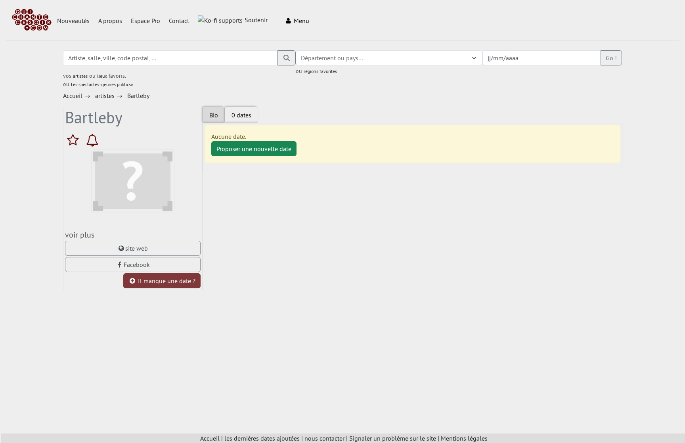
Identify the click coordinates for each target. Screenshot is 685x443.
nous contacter (324, 438)
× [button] (464, 58)
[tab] (241, 115)
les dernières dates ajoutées (262, 438)
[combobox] (381, 58)
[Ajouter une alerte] (92, 140)
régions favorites (320, 71)
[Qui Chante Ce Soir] (32, 20)
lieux (102, 76)
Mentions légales (464, 438)
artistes (80, 76)
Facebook (137, 264)
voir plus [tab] (79, 235)
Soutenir (256, 20)
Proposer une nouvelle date (253, 149)
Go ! (611, 58)
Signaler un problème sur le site (392, 438)
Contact (179, 21)
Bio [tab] (213, 115)
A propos (110, 21)
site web (136, 248)
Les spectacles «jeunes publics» (102, 84)
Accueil (210, 438)
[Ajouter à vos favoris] (74, 140)
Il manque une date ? (165, 281)
